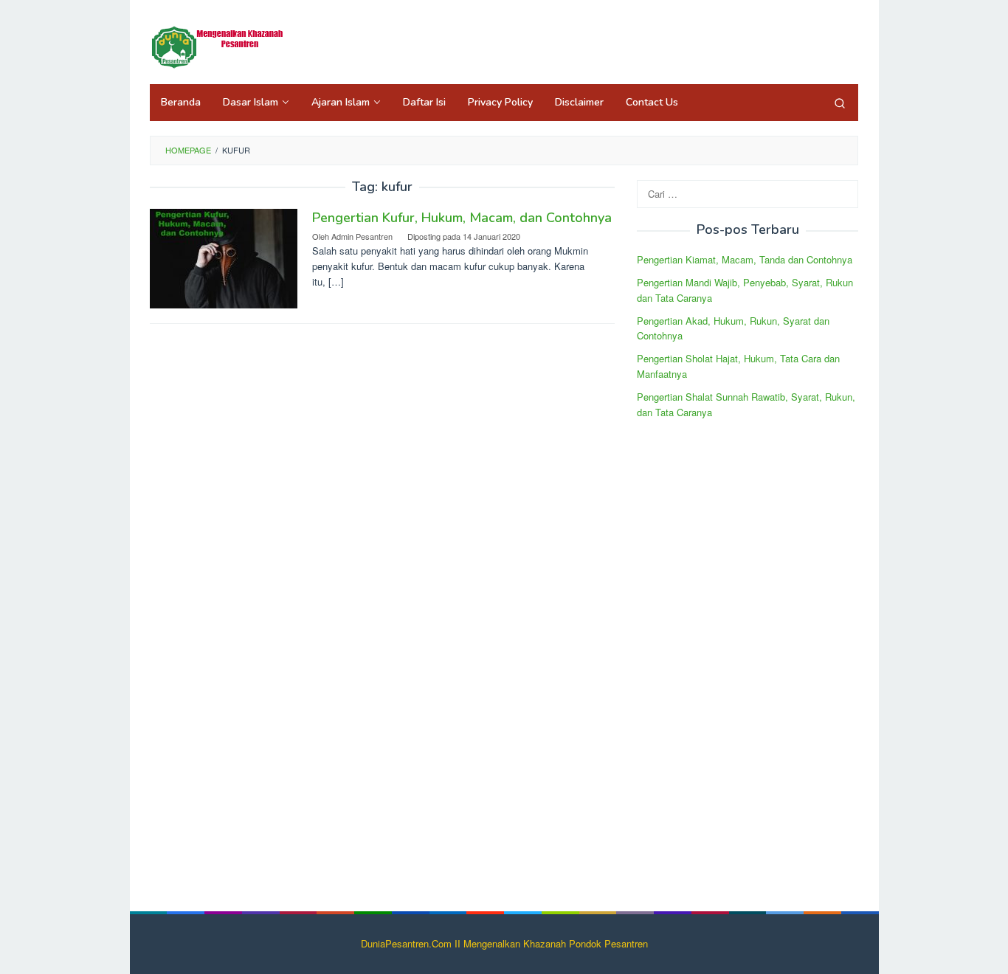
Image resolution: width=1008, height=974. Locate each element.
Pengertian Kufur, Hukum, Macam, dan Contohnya (462, 218)
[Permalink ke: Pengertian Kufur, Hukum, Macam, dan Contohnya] (223, 257)
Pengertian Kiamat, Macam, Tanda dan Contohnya (744, 259)
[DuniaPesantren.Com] (223, 46)
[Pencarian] (839, 102)
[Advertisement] (747, 656)
